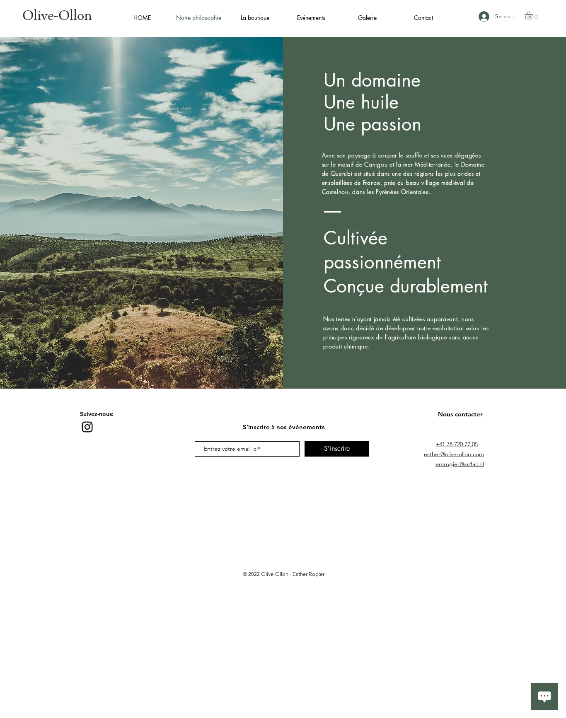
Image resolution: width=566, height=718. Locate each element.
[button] (533, 15)
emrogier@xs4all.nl (459, 464)
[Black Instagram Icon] (87, 427)
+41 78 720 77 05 (456, 444)
